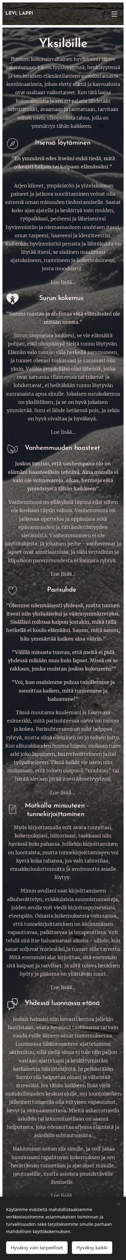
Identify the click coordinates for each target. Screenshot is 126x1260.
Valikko (114, 14)
